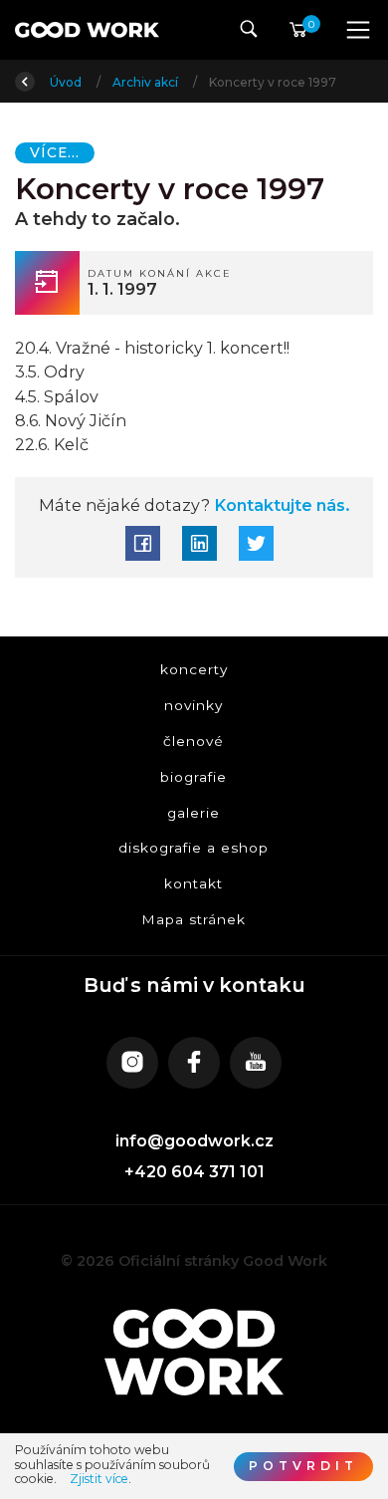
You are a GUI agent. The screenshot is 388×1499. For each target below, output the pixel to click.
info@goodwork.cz (194, 1140)
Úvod (67, 82)
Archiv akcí (146, 82)
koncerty (194, 670)
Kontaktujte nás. (279, 505)
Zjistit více (99, 1479)
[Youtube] (256, 1063)
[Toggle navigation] (358, 30)
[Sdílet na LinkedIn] (199, 543)
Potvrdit (303, 1465)
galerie (194, 813)
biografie (194, 777)
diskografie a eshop (194, 849)
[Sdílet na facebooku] (142, 543)
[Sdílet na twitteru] (256, 543)
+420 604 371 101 (194, 1171)
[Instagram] (132, 1063)
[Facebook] (194, 1063)
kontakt (194, 884)
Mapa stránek (194, 919)
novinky (194, 705)
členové (194, 741)
